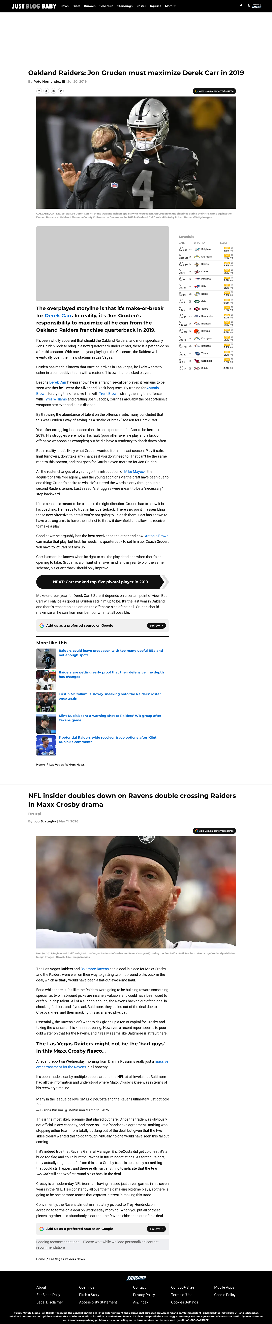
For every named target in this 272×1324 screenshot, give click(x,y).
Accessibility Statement (98, 1302)
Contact (139, 1287)
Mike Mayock (135, 471)
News (64, 6)
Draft (76, 6)
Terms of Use (181, 1295)
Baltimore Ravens (95, 969)
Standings (124, 6)
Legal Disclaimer (49, 1302)
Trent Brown (109, 393)
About (41, 1287)
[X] (249, 5)
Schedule (106, 6)
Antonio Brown (157, 536)
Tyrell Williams (55, 399)
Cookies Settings (184, 1302)
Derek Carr (58, 315)
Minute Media (31, 1312)
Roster (141, 6)
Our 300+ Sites (182, 1287)
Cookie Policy (225, 1295)
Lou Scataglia (44, 821)
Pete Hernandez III (49, 81)
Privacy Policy (144, 1295)
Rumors (89, 6)
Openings (86, 1287)
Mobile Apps (224, 1287)
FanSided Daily (48, 1295)
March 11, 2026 (97, 1110)
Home (40, 764)
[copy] (61, 91)
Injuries (155, 6)
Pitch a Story (89, 1295)
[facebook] (241, 5)
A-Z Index (140, 1302)
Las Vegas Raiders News (67, 764)
